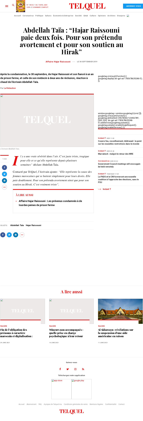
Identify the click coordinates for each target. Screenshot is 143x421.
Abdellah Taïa (17, 225)
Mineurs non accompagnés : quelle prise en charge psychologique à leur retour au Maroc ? (66, 333)
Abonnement (31, 404)
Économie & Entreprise (63, 16)
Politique (39, 16)
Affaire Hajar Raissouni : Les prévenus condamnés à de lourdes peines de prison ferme (50, 203)
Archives (111, 16)
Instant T (102, 138)
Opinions (102, 16)
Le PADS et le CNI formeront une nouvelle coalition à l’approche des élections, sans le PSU (118, 179)
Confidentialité (110, 404)
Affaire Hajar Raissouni (58, 61)
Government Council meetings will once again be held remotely (119, 165)
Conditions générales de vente (76, 404)
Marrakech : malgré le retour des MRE (115, 154)
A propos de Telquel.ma (53, 404)
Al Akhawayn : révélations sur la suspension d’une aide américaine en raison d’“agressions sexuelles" (115, 333)
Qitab (85, 16)
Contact (121, 404)
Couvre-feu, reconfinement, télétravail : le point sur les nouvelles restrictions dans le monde (120, 142)
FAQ (40, 404)
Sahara (48, 16)
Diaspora (121, 16)
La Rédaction (10, 88)
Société (78, 16)
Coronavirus (28, 16)
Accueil (17, 16)
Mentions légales (96, 404)
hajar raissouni (33, 225)
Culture (93, 16)
